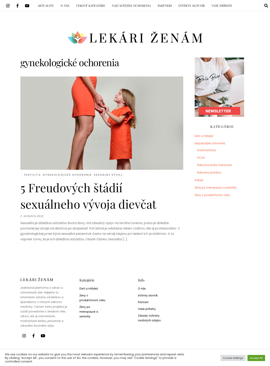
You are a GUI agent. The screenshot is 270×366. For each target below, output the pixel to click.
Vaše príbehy (222, 6)
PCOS (201, 158)
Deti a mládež (204, 136)
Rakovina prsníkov (209, 173)
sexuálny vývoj (108, 174)
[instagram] (8, 5)
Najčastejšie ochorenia (131, 6)
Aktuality (46, 6)
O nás (65, 6)
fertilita (32, 174)
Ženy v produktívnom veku (212, 195)
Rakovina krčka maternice (214, 165)
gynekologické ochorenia (67, 174)
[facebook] (18, 5)
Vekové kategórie (90, 6)
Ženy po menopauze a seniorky (216, 188)
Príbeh (199, 180)
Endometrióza (206, 150)
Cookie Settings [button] (233, 358)
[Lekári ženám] (135, 44)
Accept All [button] (256, 358)
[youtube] (27, 5)
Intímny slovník (191, 6)
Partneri (165, 6)
